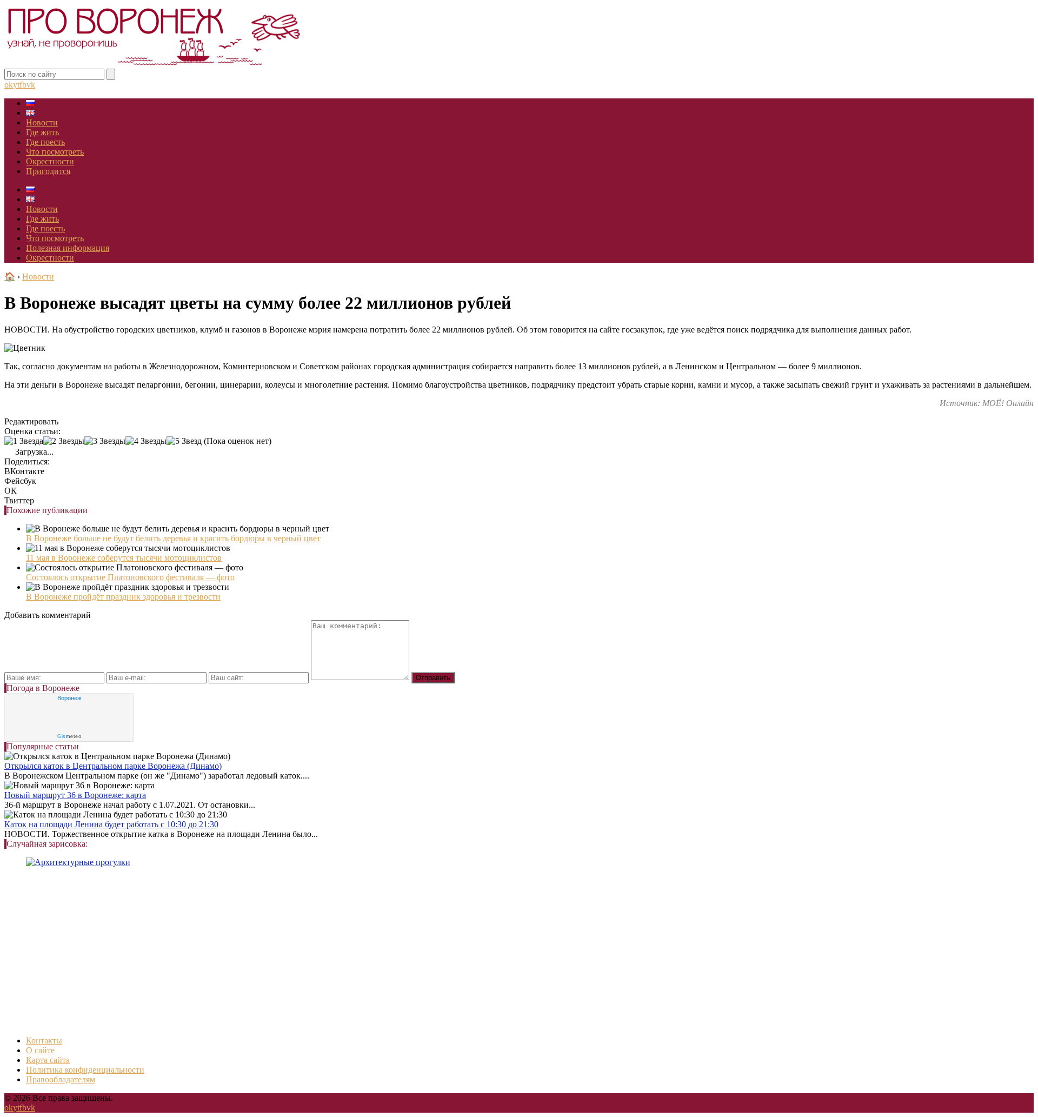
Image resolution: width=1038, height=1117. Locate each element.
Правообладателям (60, 1079)
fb (22, 84)
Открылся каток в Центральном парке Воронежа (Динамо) (113, 765)
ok (8, 84)
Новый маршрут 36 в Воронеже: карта (75, 795)
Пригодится (48, 171)
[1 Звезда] (23, 441)
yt (16, 84)
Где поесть (45, 142)
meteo (69, 736)
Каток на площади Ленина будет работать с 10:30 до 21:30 (111, 824)
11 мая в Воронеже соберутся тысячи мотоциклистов (124, 557)
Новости (42, 122)
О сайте (40, 1050)
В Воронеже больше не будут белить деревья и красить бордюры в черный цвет (173, 538)
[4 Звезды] (146, 441)
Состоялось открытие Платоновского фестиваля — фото (130, 577)
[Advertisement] (328, 951)
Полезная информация (67, 247)
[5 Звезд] (184, 441)
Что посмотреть (55, 151)
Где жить (42, 132)
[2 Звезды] (63, 441)
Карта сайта (48, 1060)
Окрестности (50, 161)
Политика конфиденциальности (85, 1069)
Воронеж (69, 698)
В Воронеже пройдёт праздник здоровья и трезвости (123, 596)
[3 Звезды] (104, 441)
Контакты (44, 1040)
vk (30, 84)
